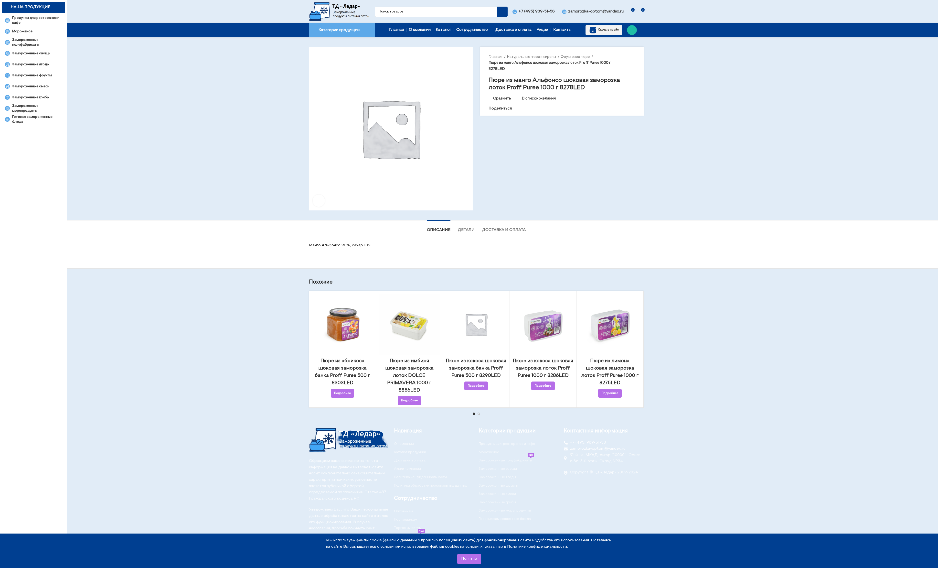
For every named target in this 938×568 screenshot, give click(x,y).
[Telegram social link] (532, 109)
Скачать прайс (608, 29)
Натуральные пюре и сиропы (532, 57)
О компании (404, 444)
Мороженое (489, 452)
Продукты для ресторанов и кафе (507, 444)
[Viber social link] (538, 109)
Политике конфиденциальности (537, 547)
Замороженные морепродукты (505, 510)
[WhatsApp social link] (632, 30)
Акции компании (407, 468)
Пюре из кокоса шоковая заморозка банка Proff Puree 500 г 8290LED (476, 368)
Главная (496, 57)
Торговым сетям (408, 528)
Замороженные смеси (497, 494)
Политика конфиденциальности (420, 477)
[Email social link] (516, 109)
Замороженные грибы (497, 502)
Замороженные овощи (498, 468)
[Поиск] (502, 12)
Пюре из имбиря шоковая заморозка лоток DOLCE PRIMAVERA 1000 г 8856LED (409, 376)
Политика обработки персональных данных (430, 485)
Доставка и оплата (410, 460)
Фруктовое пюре (575, 57)
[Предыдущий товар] (622, 62)
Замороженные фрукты (498, 485)
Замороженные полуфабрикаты (506, 459)
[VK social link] (527, 109)
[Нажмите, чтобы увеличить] (319, 201)
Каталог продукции (410, 452)
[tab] (438, 227)
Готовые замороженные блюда (505, 519)
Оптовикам (403, 511)
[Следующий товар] (632, 62)
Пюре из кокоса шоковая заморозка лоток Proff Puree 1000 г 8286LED (543, 368)
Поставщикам (405, 519)
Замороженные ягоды (497, 477)
